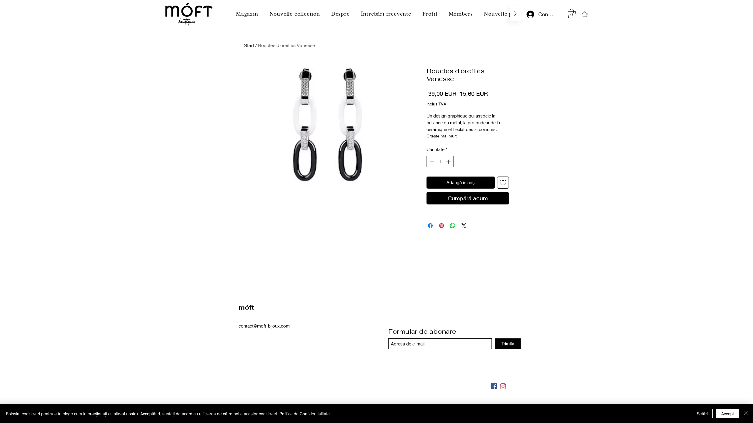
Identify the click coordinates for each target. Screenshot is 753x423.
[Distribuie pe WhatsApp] (452, 225)
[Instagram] (503, 386)
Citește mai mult (442, 135)
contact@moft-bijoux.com (264, 325)
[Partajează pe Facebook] (430, 225)
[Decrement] (431, 161)
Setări (702, 414)
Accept (727, 414)
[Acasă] (585, 14)
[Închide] (745, 413)
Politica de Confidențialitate (304, 414)
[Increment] (449, 161)
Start (249, 45)
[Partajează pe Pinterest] (441, 225)
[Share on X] (463, 225)
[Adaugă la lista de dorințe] (503, 183)
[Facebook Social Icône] (494, 386)
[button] (572, 13)
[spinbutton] (440, 161)
